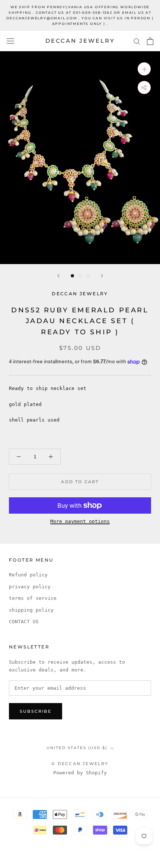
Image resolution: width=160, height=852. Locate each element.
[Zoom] (144, 68)
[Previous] (58, 275)
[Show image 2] (80, 275)
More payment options (80, 521)
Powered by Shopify (80, 772)
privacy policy (30, 586)
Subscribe (35, 711)
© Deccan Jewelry (79, 763)
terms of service (33, 598)
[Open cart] (150, 41)
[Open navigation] (10, 41)
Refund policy (28, 575)
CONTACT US (24, 621)
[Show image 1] (72, 275)
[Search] (137, 41)
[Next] (102, 275)
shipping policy (31, 610)
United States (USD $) (77, 747)
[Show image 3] (88, 275)
